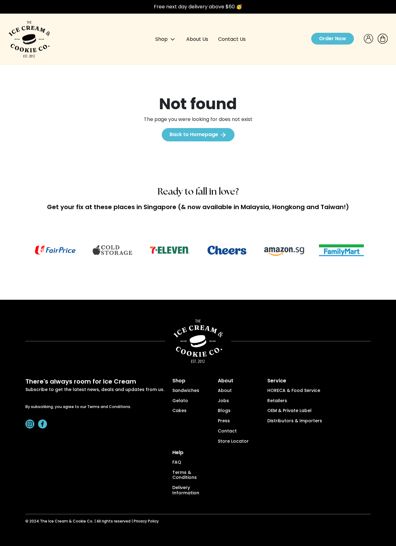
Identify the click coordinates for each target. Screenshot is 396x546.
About (225, 391)
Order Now (332, 38)
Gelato (180, 401)
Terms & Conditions (184, 475)
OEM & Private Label (289, 411)
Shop (162, 39)
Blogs (224, 411)
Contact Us (232, 39)
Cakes (179, 411)
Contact (227, 431)
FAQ (176, 462)
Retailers (277, 401)
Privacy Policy (146, 521)
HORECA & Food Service (293, 391)
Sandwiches (185, 391)
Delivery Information (185, 491)
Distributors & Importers (294, 421)
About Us (197, 39)
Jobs (223, 401)
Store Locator (233, 441)
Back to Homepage (194, 134)
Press (224, 421)
